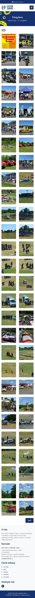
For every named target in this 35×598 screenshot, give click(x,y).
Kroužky (5, 567)
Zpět (29, 520)
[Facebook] (2, 586)
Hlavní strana (12, 20)
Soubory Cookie (25, 595)
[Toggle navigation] (32, 7)
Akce (4, 569)
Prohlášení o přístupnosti (12, 595)
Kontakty (6, 577)
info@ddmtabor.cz (7, 559)
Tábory (5, 572)
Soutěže (6, 574)
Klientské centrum (18, 2)
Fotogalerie (23, 20)
